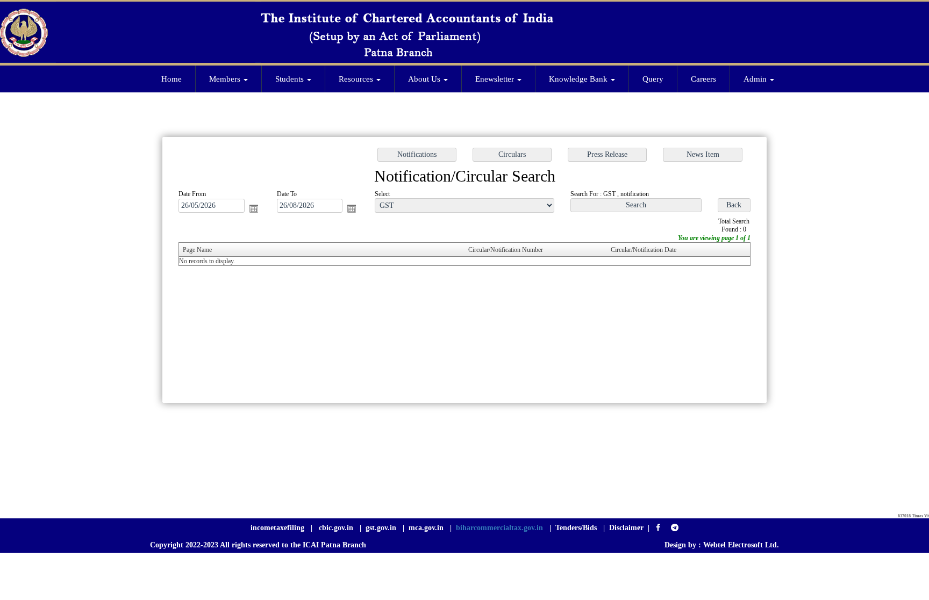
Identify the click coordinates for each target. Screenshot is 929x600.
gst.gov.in (382, 528)
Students (290, 79)
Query (652, 79)
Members (225, 79)
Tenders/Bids (576, 528)
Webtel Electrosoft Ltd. (741, 545)
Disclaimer (626, 528)
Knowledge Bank (579, 79)
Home (171, 79)
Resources (357, 79)
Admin (756, 79)
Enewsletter (495, 79)
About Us (425, 79)
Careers (703, 79)
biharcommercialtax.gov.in (499, 528)
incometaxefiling (277, 528)
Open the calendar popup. (254, 208)
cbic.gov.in (337, 528)
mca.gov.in (426, 528)
